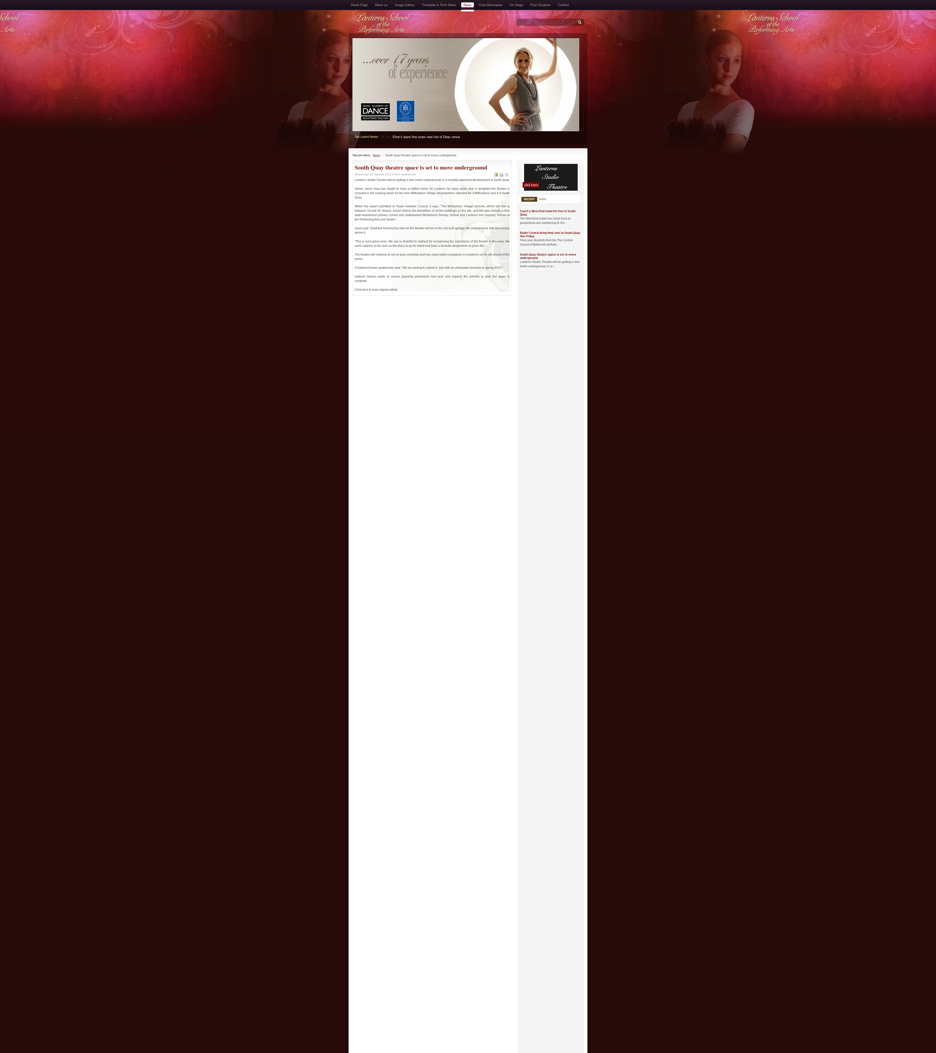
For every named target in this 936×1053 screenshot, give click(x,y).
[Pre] (383, 137)
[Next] (388, 137)
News (376, 155)
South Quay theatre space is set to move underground (548, 256)
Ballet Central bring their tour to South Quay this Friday (550, 234)
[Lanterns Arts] (408, 24)
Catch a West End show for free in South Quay (547, 212)
